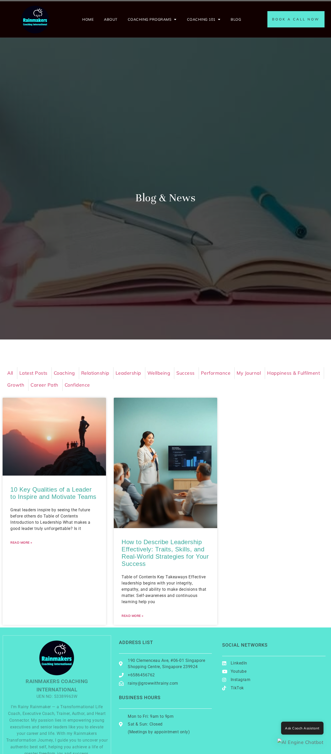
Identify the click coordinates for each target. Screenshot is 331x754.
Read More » (21, 542)
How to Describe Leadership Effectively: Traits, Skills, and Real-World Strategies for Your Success (165, 552)
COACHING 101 (201, 19)
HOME (88, 19)
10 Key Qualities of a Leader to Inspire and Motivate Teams (53, 493)
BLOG (236, 19)
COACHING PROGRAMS (150, 19)
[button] (300, 742)
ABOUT (110, 19)
